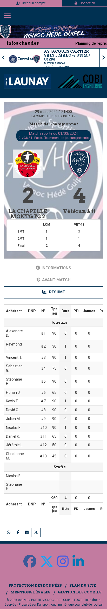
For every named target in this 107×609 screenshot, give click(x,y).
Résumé (56, 292)
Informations (56, 268)
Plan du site (82, 585)
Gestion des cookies (79, 592)
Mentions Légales (30, 592)
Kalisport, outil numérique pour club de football (70, 604)
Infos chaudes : (23, 43)
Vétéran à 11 (79, 211)
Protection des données (35, 585)
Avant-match (56, 280)
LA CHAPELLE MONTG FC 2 (27, 214)
